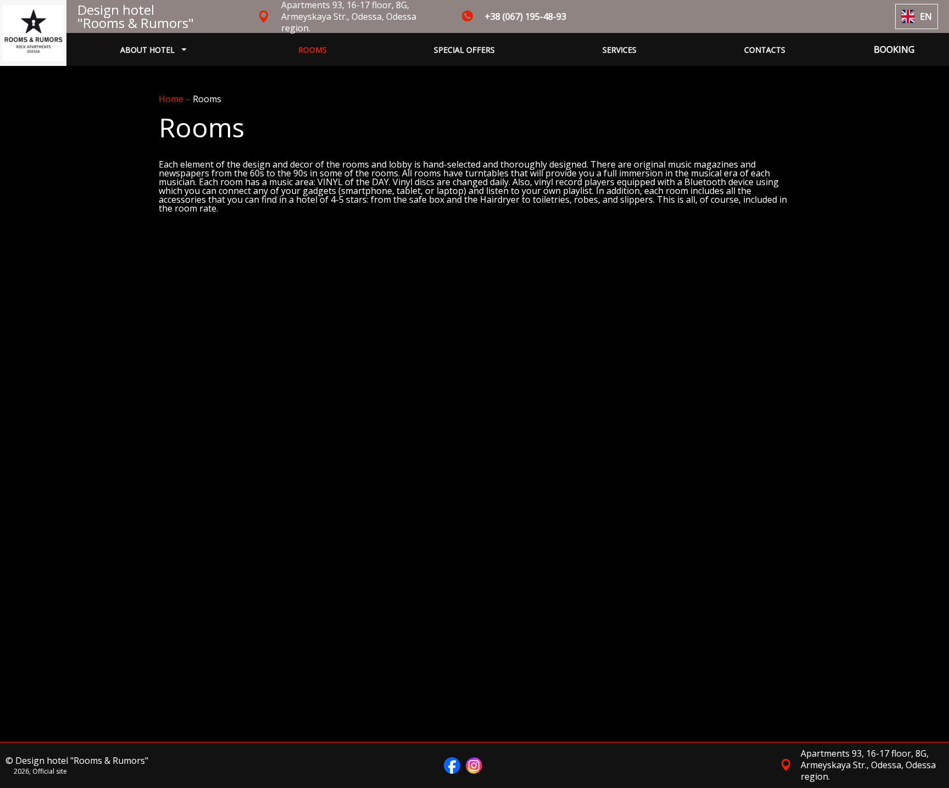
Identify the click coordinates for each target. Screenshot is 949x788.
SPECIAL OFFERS (464, 50)
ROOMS (312, 50)
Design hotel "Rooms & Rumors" (135, 16)
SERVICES (619, 50)
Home (172, 99)
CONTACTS (764, 50)
